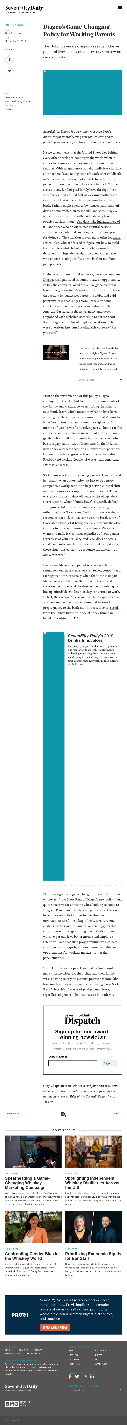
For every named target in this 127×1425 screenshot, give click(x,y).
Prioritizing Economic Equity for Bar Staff (93, 1256)
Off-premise (101, 1364)
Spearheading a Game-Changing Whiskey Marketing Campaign (27, 1182)
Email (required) (57, 1056)
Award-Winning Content (18, 101)
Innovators (14, 25)
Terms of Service (13, 1353)
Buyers (98, 1355)
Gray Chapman (13, 33)
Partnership (74, 1364)
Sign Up (109, 1063)
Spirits (98, 1359)
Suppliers (73, 1355)
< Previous (12, 1113)
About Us (23, 1350)
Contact (37, 1350)
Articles (9, 1350)
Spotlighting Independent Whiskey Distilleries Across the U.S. (92, 1182)
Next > (118, 1113)
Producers (100, 1350)
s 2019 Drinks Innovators (90, 638)
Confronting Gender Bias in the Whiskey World (32, 1256)
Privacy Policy (34, 1353)
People (9, 109)
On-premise (73, 1359)
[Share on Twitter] (9, 71)
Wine (70, 1350)
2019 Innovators (14, 97)
